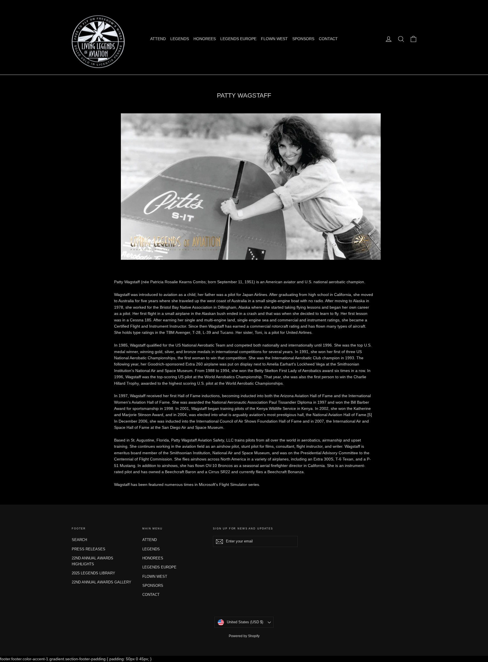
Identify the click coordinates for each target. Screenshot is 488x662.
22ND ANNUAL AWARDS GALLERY (101, 582)
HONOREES (204, 38)
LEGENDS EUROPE (238, 38)
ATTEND (158, 38)
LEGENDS (179, 38)
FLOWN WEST (274, 38)
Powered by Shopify (244, 636)
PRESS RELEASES (88, 549)
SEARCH (79, 540)
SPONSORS (303, 38)
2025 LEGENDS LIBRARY (93, 573)
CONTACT (328, 38)
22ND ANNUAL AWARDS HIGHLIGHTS (92, 561)
